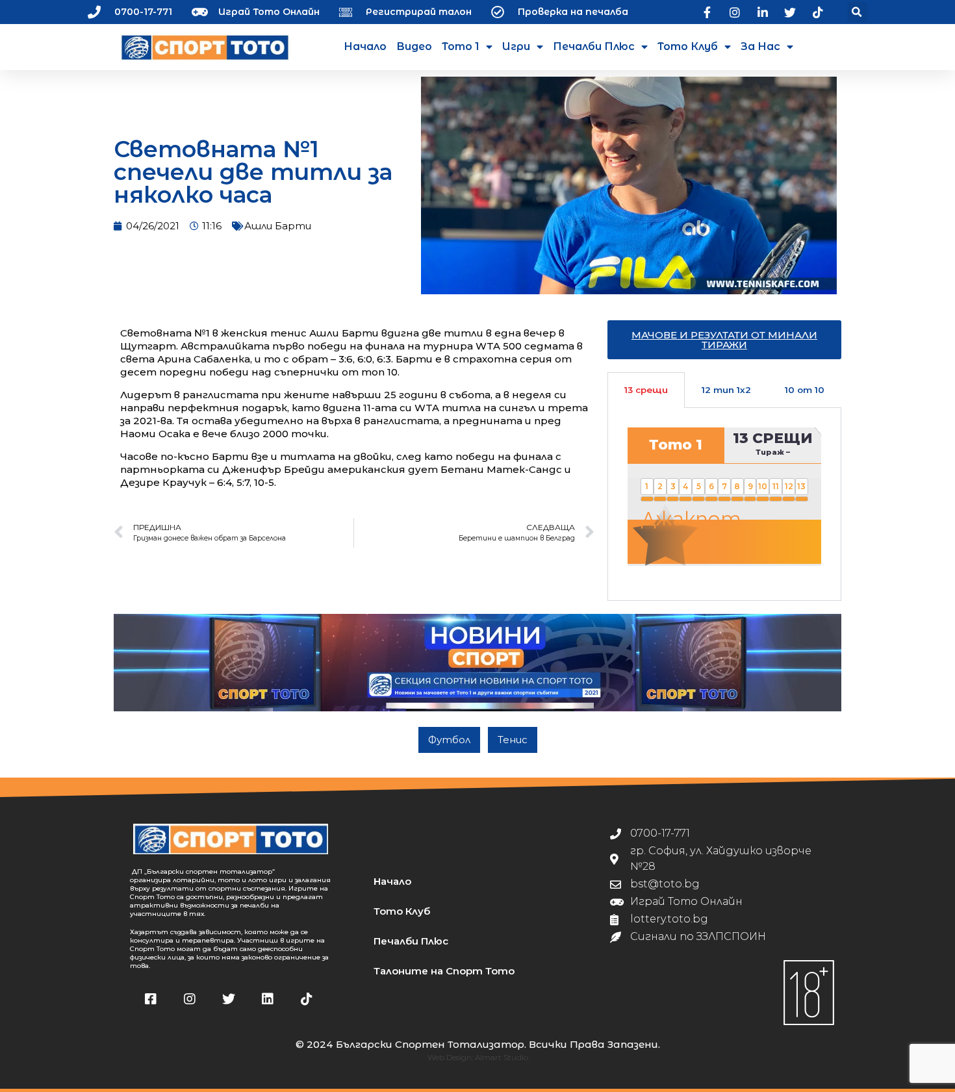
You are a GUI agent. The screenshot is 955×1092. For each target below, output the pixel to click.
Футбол (449, 739)
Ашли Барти (277, 226)
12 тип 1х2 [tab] (726, 390)
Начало (365, 46)
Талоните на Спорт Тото (444, 971)
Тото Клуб (687, 46)
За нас (760, 46)
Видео (414, 46)
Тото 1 (460, 46)
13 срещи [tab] (646, 390)
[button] (857, 12)
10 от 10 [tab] (804, 390)
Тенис (513, 739)
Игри (516, 46)
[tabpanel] (724, 504)
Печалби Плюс (594, 46)
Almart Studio (501, 1057)
